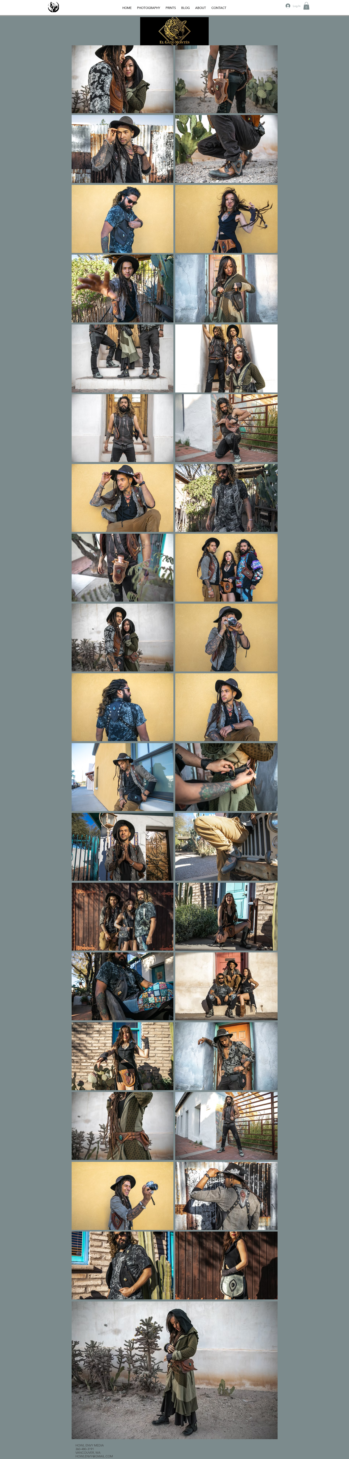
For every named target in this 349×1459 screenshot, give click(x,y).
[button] (306, 6)
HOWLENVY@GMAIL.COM (94, 1456)
